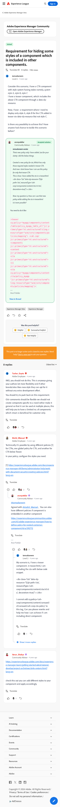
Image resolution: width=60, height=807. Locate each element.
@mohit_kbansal (30, 507)
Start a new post (24, 354)
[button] (15, 70)
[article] (30, 401)
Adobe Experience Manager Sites (15, 13)
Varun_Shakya (18, 654)
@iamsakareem (18, 502)
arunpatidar (19, 142)
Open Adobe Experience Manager (27, 31)
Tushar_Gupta (18, 373)
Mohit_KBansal (18, 438)
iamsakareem (17, 76)
